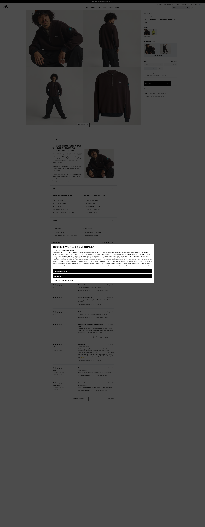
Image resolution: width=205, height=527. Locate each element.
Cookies (125, 258)
